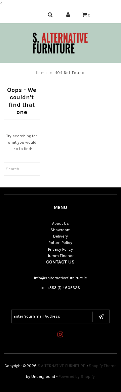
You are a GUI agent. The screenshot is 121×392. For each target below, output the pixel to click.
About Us (60, 223)
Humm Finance (60, 255)
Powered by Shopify (76, 376)
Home (41, 73)
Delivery (60, 236)
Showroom (60, 229)
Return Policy (60, 242)
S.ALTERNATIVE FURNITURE (61, 365)
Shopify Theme (103, 365)
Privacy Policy (60, 249)
